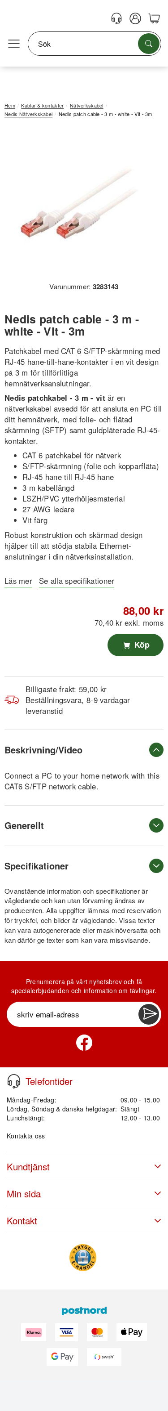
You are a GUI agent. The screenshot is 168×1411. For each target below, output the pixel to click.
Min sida (24, 1193)
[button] (81, 203)
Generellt (24, 825)
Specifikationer (36, 865)
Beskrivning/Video (43, 749)
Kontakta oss (26, 1135)
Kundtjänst (28, 1166)
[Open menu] (14, 44)
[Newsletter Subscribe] (148, 1014)
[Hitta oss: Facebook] (84, 1043)
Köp (141, 644)
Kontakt (22, 1220)
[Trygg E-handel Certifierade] (82, 1257)
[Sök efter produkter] (148, 43)
